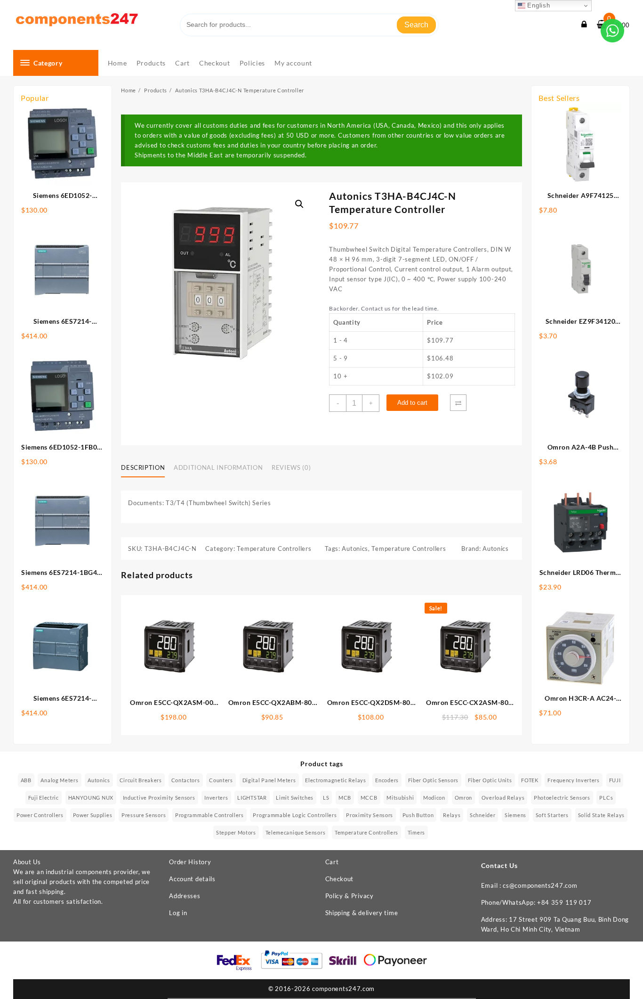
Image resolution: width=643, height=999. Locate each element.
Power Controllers (40, 815)
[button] (299, 204)
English (537, 5)
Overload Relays (503, 797)
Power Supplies (93, 815)
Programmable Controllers (209, 815)
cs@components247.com (540, 885)
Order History (190, 862)
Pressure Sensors (143, 815)
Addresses (184, 896)
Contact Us (499, 865)
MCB (344, 797)
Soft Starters (552, 815)
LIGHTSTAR (251, 797)
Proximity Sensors (369, 815)
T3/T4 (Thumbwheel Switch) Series (218, 503)
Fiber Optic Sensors (433, 780)
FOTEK (530, 780)
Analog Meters (59, 780)
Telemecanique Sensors (295, 832)
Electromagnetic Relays (335, 780)
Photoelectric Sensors (562, 797)
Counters (221, 780)
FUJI (615, 780)
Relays (451, 815)
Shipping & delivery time (361, 913)
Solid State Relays (601, 815)
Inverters (216, 797)
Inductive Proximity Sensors (159, 797)
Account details (192, 879)
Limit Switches (294, 797)
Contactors (185, 780)
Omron (464, 797)
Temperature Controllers (274, 548)
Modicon (434, 797)
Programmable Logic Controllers (295, 815)
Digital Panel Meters (269, 780)
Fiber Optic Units (490, 780)
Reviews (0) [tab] (291, 467)
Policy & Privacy (349, 896)
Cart (332, 862)
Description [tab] (143, 467)
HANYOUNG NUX (90, 797)
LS (326, 797)
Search (416, 25)
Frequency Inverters (573, 780)
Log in (178, 913)
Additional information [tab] (218, 467)
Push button (418, 815)
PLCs (606, 797)
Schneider (482, 815)
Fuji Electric (43, 797)
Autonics (355, 548)
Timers (416, 832)
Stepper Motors (236, 832)
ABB (26, 780)
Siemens (515, 815)
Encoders (387, 780)
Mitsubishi (400, 797)
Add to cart (412, 402)
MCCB (369, 797)
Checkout (339, 879)
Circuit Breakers (141, 780)
